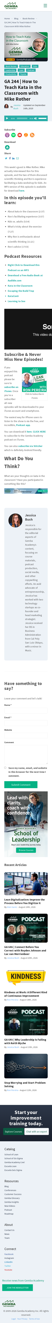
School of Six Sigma (13, 1158)
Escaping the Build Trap (21, 291)
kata (35, 66)
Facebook (8, 1254)
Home (7, 18)
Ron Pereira (12, 999)
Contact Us (9, 1230)
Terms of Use (34, 1319)
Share (7, 153)
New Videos (9, 1205)
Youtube (8, 1269)
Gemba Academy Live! (14, 1162)
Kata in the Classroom (20, 286)
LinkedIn (8, 1262)
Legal (13, 1319)
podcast (30, 70)
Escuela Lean (10, 1166)
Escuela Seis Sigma (13, 1170)
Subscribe (9, 129)
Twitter (7, 1265)
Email (7, 717)
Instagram (9, 1258)
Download (10, 142)
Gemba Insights (11, 1202)
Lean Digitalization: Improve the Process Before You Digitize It (24, 901)
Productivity (11, 74)
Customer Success (12, 1194)
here (29, 431)
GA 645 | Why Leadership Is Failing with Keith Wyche (25, 1041)
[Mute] (35, 118)
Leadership (10, 70)
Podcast (8, 1209)
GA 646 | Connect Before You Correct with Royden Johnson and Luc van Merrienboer (25, 950)
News (6, 1234)
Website (8, 730)
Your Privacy (22, 1319)
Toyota (23, 74)
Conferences (10, 1190)
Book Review (28, 18)
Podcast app (23, 425)
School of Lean (11, 1154)
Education (25, 66)
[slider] (42, 118)
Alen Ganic (12, 907)
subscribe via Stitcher (30, 446)
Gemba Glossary (12, 1198)
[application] (26, 118)
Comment (9, 742)
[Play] (7, 118)
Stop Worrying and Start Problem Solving (25, 1084)
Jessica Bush (16, 107)
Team (7, 1237)
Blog (17, 18)
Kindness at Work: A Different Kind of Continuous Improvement (25, 994)
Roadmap (8, 1213)
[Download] (7, 147)
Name (8, 705)
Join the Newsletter (17, 1287)
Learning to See (16, 301)
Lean (21, 70)
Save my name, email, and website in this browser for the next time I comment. (27, 772)
